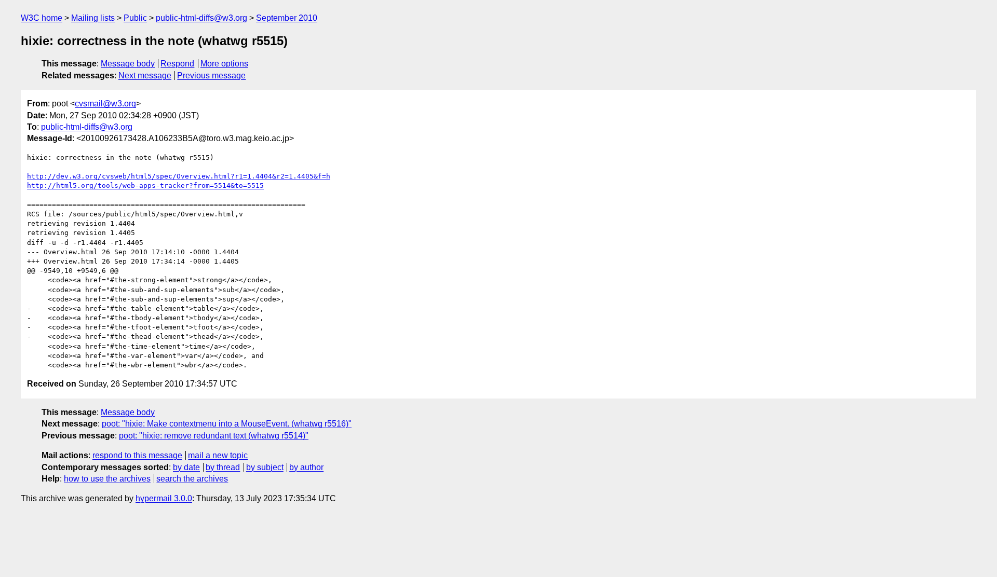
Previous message (211, 75)
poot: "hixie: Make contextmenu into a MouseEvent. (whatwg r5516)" (227, 423)
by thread (223, 467)
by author (306, 467)
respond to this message (137, 455)
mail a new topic (218, 455)
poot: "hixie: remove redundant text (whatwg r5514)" (213, 435)
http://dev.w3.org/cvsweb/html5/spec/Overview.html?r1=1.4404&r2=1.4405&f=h (178, 176)
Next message (144, 75)
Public (135, 17)
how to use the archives (107, 478)
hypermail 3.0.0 (164, 498)
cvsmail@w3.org (105, 103)
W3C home (41, 17)
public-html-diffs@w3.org (201, 17)
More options (224, 63)
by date (186, 467)
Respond (177, 63)
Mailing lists (93, 17)
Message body (128, 63)
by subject (265, 467)
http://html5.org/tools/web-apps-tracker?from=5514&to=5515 (145, 185)
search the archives (192, 478)
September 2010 (286, 17)
